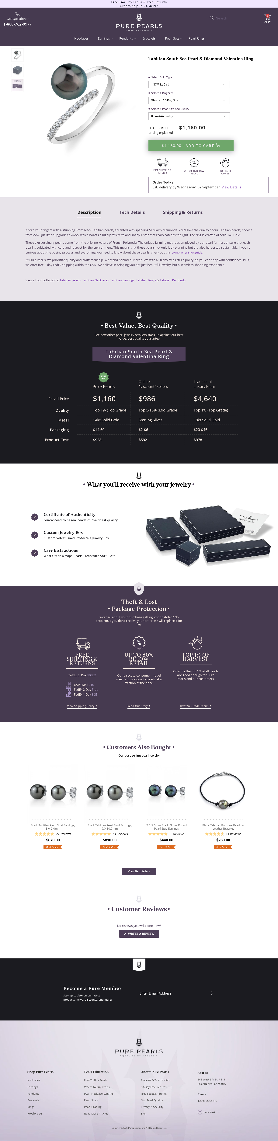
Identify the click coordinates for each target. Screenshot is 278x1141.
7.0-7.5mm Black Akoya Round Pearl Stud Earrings (166, 792)
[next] (247, 811)
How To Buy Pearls (95, 1080)
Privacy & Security (152, 1107)
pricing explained (160, 133)
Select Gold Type (161, 77)
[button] (53, 834)
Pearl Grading (93, 1107)
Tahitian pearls (70, 280)
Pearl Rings (197, 38)
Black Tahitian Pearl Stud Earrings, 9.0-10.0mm (109, 792)
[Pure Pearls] (139, 19)
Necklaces (81, 38)
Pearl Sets (172, 38)
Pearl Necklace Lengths (98, 1093)
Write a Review (143, 934)
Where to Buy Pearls (97, 1087)
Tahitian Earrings (122, 280)
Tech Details (132, 212)
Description (89, 212)
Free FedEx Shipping (154, 1093)
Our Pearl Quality (152, 1100)
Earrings (104, 38)
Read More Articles (96, 1113)
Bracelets (149, 38)
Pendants (126, 38)
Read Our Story (137, 706)
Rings (30, 1107)
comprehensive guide (187, 252)
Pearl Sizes (91, 1100)
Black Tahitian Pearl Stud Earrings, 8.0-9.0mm (52, 792)
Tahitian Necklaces (95, 280)
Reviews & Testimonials (156, 1080)
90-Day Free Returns (154, 1087)
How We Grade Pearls (194, 706)
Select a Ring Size (162, 93)
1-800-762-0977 (207, 1101)
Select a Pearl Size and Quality (170, 109)
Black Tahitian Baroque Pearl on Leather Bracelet (223, 792)
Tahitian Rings (146, 280)
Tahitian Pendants (173, 280)
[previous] (31, 811)
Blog (143, 1113)
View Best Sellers (139, 871)
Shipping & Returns (183, 212)
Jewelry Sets (35, 1113)
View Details (231, 187)
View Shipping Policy (81, 706)
